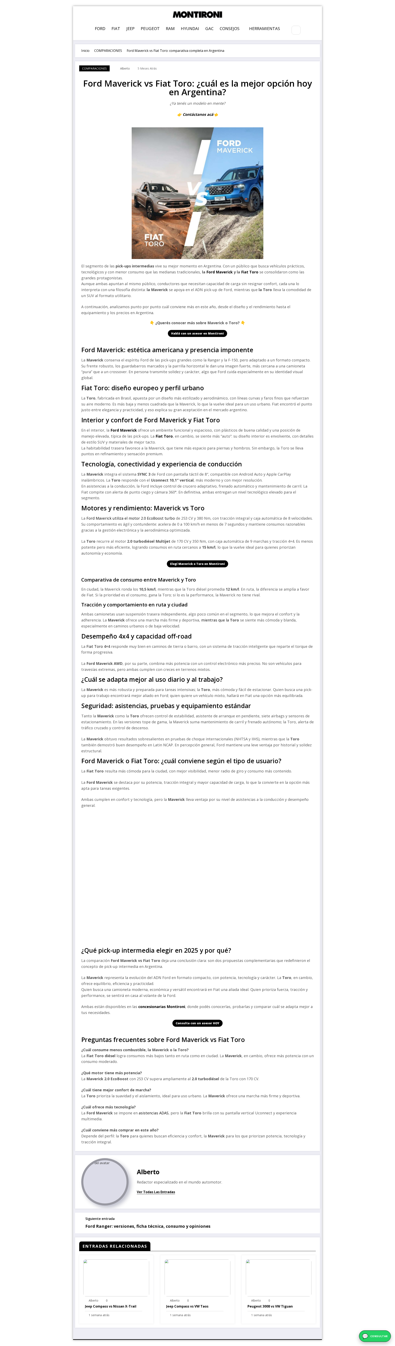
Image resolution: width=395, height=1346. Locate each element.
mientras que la (215, 620)
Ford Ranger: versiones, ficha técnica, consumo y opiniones (147, 1226)
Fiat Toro (249, 271)
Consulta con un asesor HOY (197, 1023)
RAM (170, 28)
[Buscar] (296, 30)
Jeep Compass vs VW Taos (187, 1306)
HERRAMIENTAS (264, 28)
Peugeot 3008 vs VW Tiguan (270, 1306)
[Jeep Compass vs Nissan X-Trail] (116, 1277)
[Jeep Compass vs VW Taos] (197, 1277)
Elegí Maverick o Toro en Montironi (197, 564)
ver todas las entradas (156, 1192)
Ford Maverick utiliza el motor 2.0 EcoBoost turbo (130, 518)
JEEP (130, 28)
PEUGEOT (150, 28)
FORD (100, 28)
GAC (209, 28)
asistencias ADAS (153, 1112)
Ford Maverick (219, 271)
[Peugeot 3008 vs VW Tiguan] (279, 1277)
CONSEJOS (229, 28)
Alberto (125, 68)
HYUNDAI (190, 28)
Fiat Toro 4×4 (98, 646)
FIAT (116, 28)
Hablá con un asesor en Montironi (197, 333)
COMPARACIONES (94, 68)
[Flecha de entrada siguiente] (314, 1223)
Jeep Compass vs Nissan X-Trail (110, 1306)
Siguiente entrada (100, 1219)
